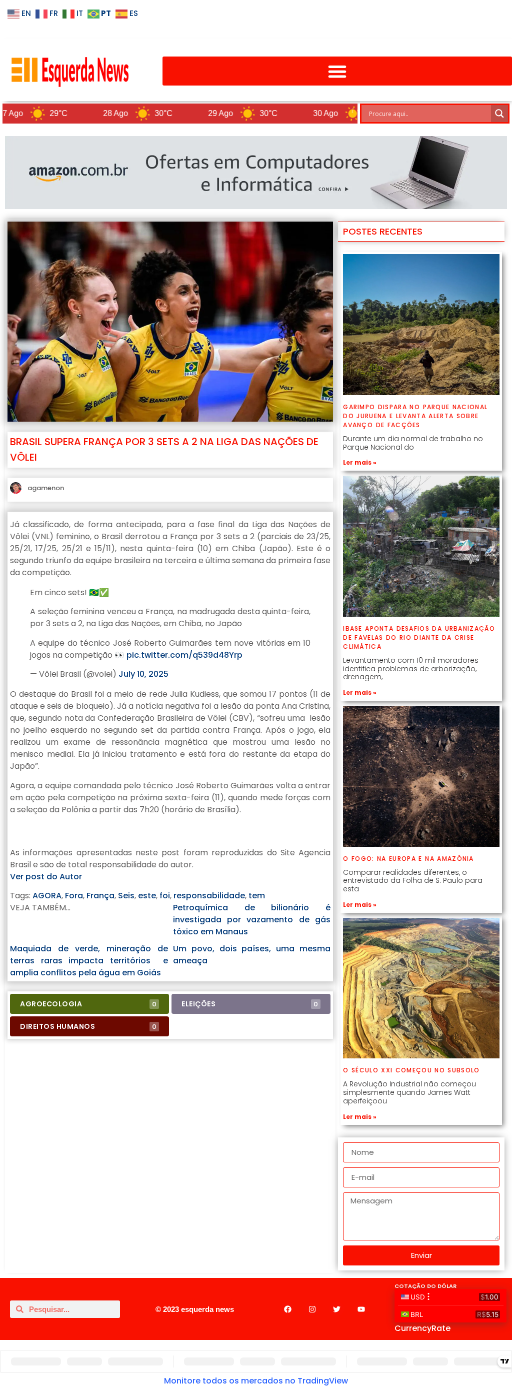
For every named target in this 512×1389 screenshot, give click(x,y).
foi (165, 895)
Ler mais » (359, 462)
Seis (126, 895)
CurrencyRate (422, 1328)
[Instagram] (312, 1308)
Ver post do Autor (46, 876)
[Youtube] (361, 1308)
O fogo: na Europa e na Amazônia (408, 858)
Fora (74, 895)
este (147, 895)
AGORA (47, 895)
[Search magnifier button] (499, 113)
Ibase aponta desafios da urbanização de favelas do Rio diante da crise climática (419, 637)
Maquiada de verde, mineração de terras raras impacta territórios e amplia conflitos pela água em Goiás (89, 960)
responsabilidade (209, 895)
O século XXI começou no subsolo (411, 1070)
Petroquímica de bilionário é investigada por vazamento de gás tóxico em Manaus (252, 919)
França (100, 895)
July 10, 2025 (143, 674)
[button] (337, 71)
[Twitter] (336, 1308)
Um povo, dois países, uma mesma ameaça (252, 954)
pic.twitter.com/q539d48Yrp (184, 655)
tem (256, 895)
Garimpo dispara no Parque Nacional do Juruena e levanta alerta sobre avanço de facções (415, 416)
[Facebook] (287, 1308)
